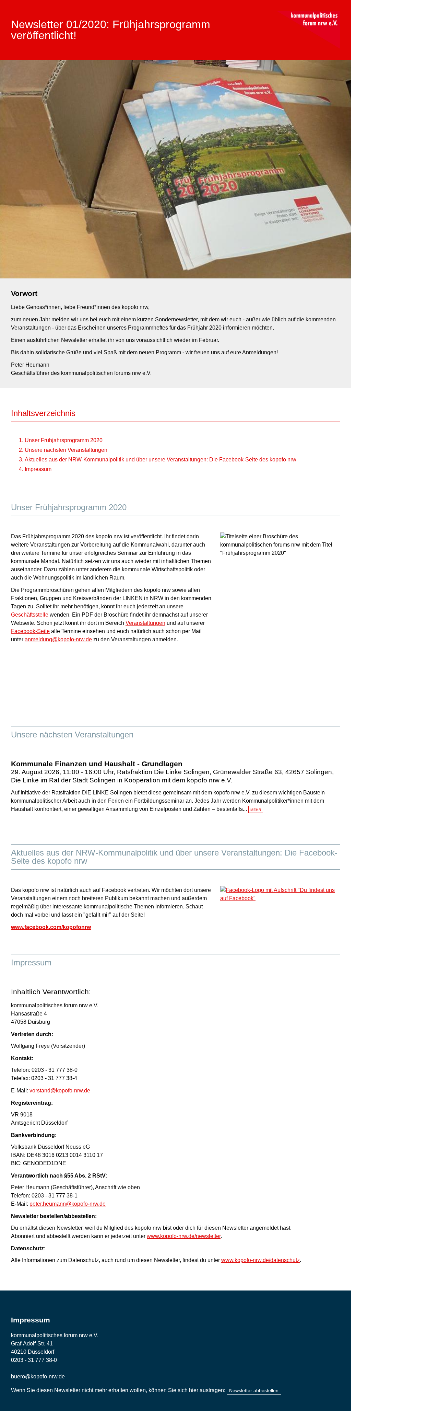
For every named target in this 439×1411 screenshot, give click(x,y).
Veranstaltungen (145, 623)
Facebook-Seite (30, 631)
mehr (255, 810)
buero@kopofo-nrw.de (38, 1376)
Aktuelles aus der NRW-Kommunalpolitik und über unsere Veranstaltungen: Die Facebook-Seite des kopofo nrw (160, 459)
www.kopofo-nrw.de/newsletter (184, 1236)
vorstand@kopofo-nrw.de (59, 1090)
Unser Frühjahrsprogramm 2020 (64, 440)
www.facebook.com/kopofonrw (51, 927)
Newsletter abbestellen (253, 1390)
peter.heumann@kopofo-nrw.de (67, 1204)
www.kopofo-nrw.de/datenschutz (260, 1260)
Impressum (38, 469)
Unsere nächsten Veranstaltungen (66, 450)
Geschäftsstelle (29, 615)
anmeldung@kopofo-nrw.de (58, 639)
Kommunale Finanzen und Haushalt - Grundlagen (96, 764)
